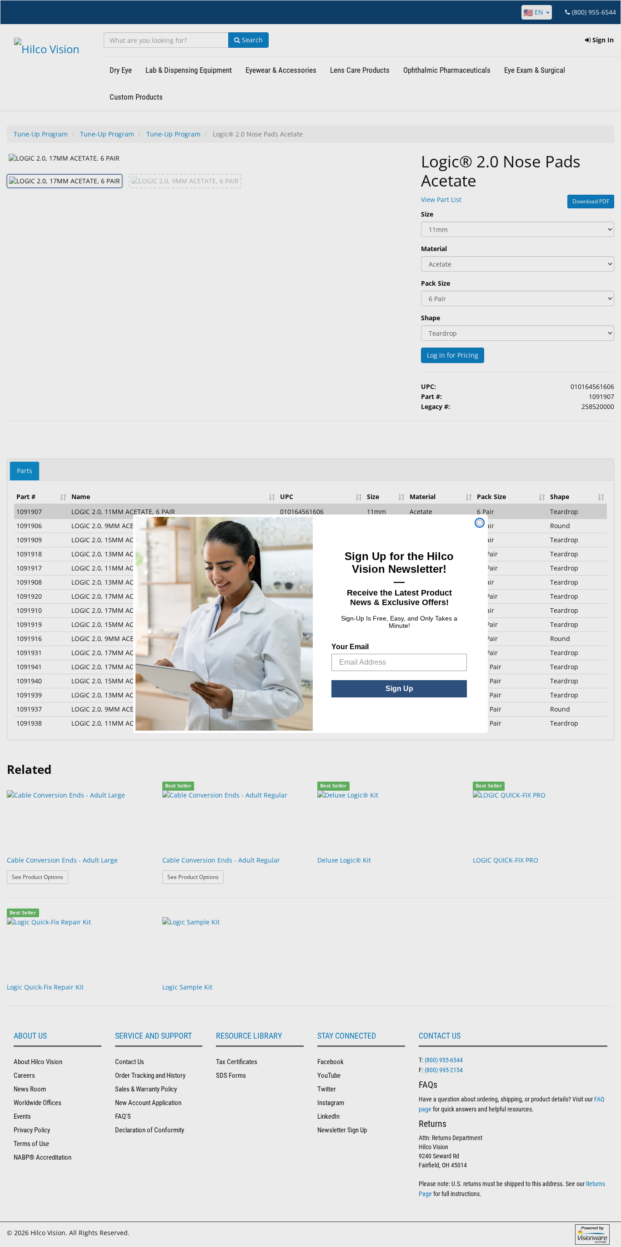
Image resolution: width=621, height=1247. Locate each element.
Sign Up (399, 688)
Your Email (350, 647)
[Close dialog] (479, 522)
